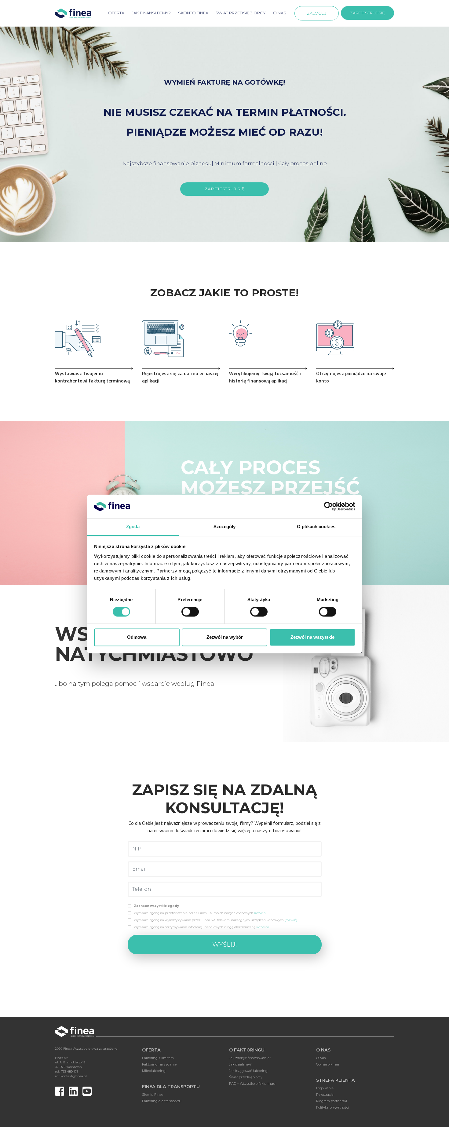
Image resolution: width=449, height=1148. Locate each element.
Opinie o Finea (328, 1064)
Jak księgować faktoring (248, 1071)
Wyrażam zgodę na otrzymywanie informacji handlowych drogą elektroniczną (201, 927)
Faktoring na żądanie (159, 1064)
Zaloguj (316, 13)
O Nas (279, 12)
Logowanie (325, 1088)
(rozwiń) (260, 913)
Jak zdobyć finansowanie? (250, 1058)
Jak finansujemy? (151, 12)
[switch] (190, 612)
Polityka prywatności (332, 1107)
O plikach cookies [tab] (316, 526)
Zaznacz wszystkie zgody (156, 906)
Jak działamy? (240, 1064)
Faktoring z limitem (158, 1058)
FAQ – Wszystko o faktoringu (252, 1083)
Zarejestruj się (367, 12)
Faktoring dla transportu (161, 1101)
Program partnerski (331, 1101)
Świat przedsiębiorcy (241, 12)
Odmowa (136, 637)
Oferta (116, 12)
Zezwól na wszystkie (312, 637)
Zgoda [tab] (133, 526)
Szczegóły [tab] (225, 526)
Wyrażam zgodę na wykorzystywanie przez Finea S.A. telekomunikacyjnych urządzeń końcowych (215, 920)
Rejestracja (325, 1094)
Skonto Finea (152, 1094)
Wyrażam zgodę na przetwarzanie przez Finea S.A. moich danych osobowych (200, 913)
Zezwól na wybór (224, 637)
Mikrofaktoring (154, 1071)
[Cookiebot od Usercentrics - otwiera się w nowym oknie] (328, 506)
